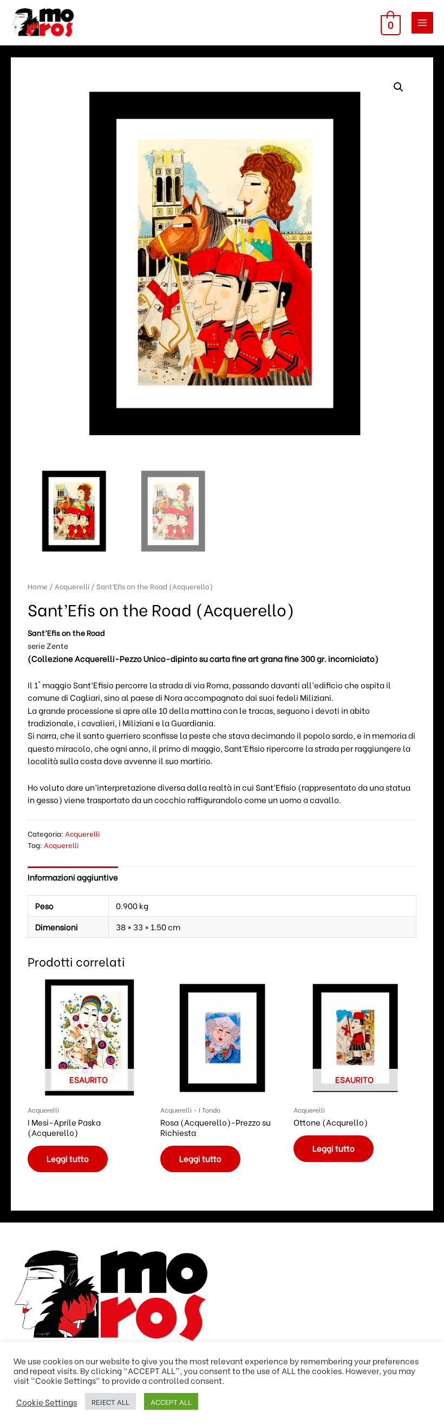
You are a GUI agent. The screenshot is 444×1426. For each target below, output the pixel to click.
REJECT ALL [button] (110, 1401)
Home (38, 586)
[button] (398, 87)
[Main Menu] (422, 23)
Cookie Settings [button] (46, 1402)
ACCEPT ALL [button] (171, 1401)
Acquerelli (72, 586)
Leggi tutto (68, 1158)
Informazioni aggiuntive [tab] (73, 877)
